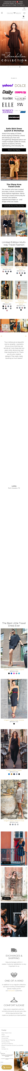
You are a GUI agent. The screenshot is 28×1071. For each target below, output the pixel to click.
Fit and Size (4, 1049)
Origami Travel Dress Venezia (14, 731)
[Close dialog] (0, 1052)
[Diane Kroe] (14, 13)
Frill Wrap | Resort (7, 279)
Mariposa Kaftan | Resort (7, 312)
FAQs (3, 1045)
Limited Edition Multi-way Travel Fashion (14, 254)
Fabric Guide (5, 1047)
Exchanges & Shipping (8, 1051)
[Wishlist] (24, 13)
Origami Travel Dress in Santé (14, 681)
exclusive (11, 1002)
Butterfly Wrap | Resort (21, 279)
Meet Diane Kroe (6, 1044)
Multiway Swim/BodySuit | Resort (21, 313)
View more (6, 874)
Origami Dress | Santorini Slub (14, 832)
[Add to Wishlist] (11, 260)
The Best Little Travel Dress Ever (14, 635)
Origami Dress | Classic (14, 781)
